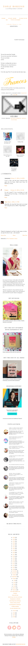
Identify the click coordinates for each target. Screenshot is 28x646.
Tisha (6, 202)
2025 (14, 539)
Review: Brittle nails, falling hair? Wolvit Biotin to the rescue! (16, 503)
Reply (6, 185)
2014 (14, 560)
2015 (14, 558)
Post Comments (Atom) (12, 238)
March (14, 587)
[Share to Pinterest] (17, 116)
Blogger (14, 637)
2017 (14, 554)
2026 (14, 537)
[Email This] (11, 116)
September (14, 576)
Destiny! (15, 593)
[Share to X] (14, 116)
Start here (12, 18)
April (14, 586)
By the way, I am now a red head (15, 597)
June (14, 582)
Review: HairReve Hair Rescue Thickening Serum (16, 512)
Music (24, 118)
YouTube (14, 120)
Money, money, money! (15, 602)
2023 (14, 543)
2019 (14, 550)
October (14, 574)
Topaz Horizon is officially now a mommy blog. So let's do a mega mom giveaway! (16, 447)
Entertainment (16, 118)
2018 (14, 552)
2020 (14, 548)
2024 (14, 541)
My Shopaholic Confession (15, 604)
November (14, 572)
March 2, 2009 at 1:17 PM (13, 202)
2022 (14, 545)
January (14, 610)
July (14, 580)
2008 (14, 613)
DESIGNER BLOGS (20, 644)
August (14, 578)
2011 (13, 565)
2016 (13, 556)
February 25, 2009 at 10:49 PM (17, 178)
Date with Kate (15, 595)
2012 (13, 563)
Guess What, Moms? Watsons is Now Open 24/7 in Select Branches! (16, 484)
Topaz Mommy (15, 20)
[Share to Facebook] (15, 116)
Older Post (24, 235)
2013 (13, 561)
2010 (13, 567)
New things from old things (15, 600)
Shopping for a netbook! (15, 599)
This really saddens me (15, 591)
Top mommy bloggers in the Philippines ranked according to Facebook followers (16, 493)
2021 (14, 546)
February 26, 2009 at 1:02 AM (17, 190)
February (14, 589)
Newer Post (3, 235)
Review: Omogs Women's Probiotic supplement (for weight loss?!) (15, 474)
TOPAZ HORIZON (14, 6)
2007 (14, 614)
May (14, 584)
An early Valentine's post (15, 608)
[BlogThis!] (12, 116)
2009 (13, 569)
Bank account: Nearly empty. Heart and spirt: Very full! (16, 428)
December (14, 571)
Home (3, 18)
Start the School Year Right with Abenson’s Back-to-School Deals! (16, 438)
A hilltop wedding (15, 606)
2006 (14, 616)
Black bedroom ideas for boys (16, 464)
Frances (6, 190)
